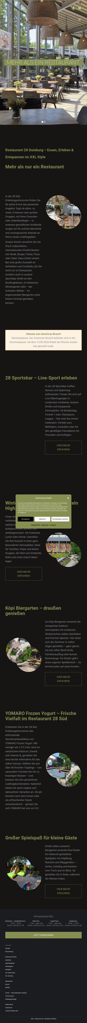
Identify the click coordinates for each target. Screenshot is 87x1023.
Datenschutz (45, 525)
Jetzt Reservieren (43, 935)
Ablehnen (42, 519)
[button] (68, 498)
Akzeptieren (25, 519)
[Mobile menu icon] (79, 19)
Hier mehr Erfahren (63, 447)
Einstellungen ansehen (60, 519)
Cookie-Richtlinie (35, 525)
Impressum (53, 525)
